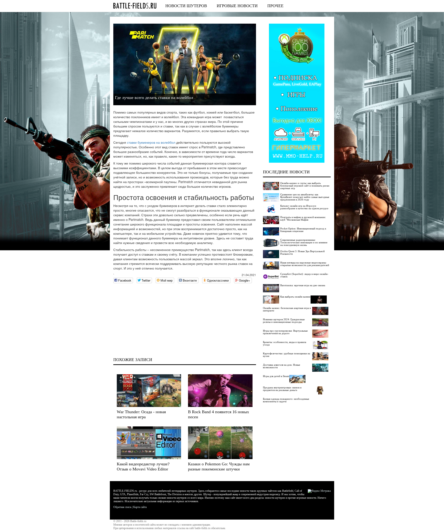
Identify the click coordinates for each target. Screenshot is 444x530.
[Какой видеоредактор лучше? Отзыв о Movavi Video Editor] (149, 442)
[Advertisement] (184, 320)
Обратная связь (122, 507)
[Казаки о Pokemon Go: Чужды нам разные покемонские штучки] (220, 442)
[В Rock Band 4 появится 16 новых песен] (220, 390)
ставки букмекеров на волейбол (151, 142)
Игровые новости (237, 5)
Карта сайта (140, 507)
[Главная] (134, 6)
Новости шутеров (186, 5)
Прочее (275, 5)
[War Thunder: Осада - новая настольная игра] (149, 390)
